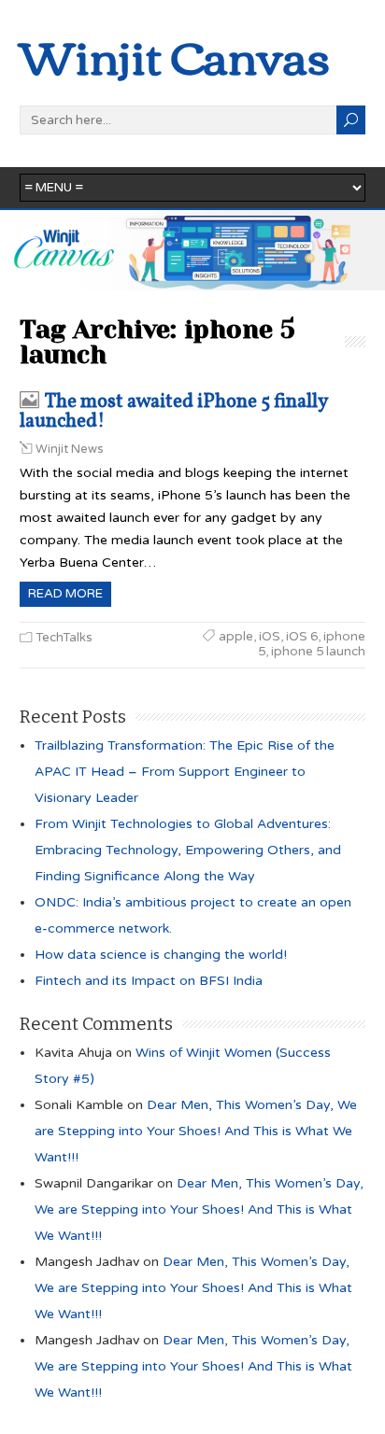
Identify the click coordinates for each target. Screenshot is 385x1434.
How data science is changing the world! (161, 955)
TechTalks (64, 637)
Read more (65, 593)
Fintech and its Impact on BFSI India (149, 981)
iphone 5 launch (318, 651)
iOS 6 (302, 636)
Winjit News (70, 449)
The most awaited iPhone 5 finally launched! (173, 411)
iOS (269, 636)
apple (236, 636)
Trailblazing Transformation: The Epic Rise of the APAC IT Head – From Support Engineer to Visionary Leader (185, 772)
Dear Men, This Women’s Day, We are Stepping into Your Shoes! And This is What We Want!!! (196, 1131)
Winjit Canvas (175, 54)
